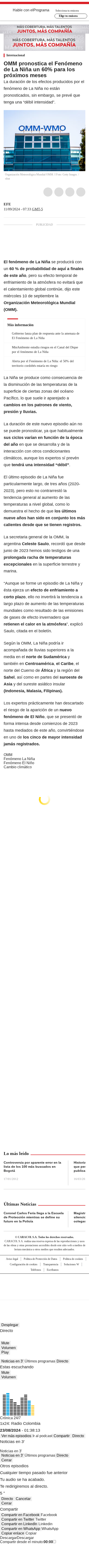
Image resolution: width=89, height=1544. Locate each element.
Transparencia (50, 1264)
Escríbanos (53, 1269)
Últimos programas (40, 1361)
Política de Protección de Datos (40, 1259)
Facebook (47, 192)
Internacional (15, 55)
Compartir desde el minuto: (26, 1542)
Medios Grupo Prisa (44, 1295)
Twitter (58, 192)
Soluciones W (71, 1264)
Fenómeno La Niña (19, 759)
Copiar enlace (12, 1533)
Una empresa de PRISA (44, 1283)
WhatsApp (80, 192)
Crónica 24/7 (10, 1418)
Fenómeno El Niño (19, 763)
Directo (62, 1361)
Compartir (62, 1436)
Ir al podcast (42, 1436)
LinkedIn (69, 192)
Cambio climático (18, 767)
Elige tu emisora (68, 15)
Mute (5, 1343)
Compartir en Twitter (17, 1519)
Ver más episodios (16, 1436)
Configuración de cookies (23, 1264)
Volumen (8, 1348)
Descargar (8, 1538)
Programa (41, 10)
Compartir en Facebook (20, 1515)
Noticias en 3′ (12, 1361)
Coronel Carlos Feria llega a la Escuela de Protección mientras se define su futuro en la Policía (34, 1217)
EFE (7, 204)
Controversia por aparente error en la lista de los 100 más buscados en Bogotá (32, 1166)
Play (5, 1352)
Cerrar (6, 1460)
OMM (8, 755)
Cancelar (23, 1499)
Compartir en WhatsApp (20, 1529)
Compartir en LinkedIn (19, 1524)
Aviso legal (12, 1259)
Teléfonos (36, 1269)
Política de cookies (73, 1259)
